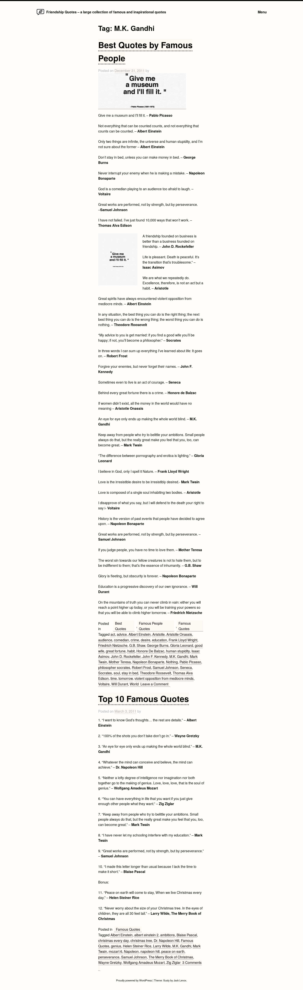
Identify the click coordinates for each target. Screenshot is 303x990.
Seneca (186, 667)
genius (116, 945)
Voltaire (104, 683)
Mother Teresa (120, 661)
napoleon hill (150, 951)
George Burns (158, 645)
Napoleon (131, 951)
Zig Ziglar (173, 962)
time (113, 678)
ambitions (167, 934)
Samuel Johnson (165, 667)
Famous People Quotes (151, 626)
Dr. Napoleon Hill (166, 940)
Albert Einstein (140, 634)
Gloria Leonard (181, 645)
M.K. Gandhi (178, 656)
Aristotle (158, 634)
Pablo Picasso (190, 661)
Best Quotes (120, 626)
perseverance (108, 956)
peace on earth (172, 951)
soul (117, 672)
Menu (262, 11)
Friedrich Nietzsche (112, 645)
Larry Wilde (162, 945)
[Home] (40, 14)
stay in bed (130, 672)
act (112, 634)
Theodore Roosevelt (155, 672)
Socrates (105, 672)
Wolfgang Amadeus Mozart (144, 962)
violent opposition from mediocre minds (164, 678)
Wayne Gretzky (110, 962)
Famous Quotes (185, 626)
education (159, 639)
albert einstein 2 (146, 934)
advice (122, 634)
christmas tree (141, 940)
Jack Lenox (180, 980)
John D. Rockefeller (126, 656)
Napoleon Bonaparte (148, 661)
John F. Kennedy (155, 656)
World (134, 683)
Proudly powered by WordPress (134, 980)
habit (131, 650)
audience (105, 639)
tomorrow (126, 678)
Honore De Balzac (150, 650)
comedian (121, 639)
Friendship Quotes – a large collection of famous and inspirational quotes (106, 11)
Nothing (172, 661)
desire (145, 639)
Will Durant (119, 683)
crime (135, 639)
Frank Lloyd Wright (183, 639)
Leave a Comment (155, 684)
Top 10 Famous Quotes (143, 698)
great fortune (116, 650)
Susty (166, 980)
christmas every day (113, 940)
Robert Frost (141, 667)
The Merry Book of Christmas (171, 956)
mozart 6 (115, 951)
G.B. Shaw (137, 645)
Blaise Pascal (187, 934)
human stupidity (178, 650)
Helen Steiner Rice (137, 945)
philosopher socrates (114, 667)
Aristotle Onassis (179, 634)
